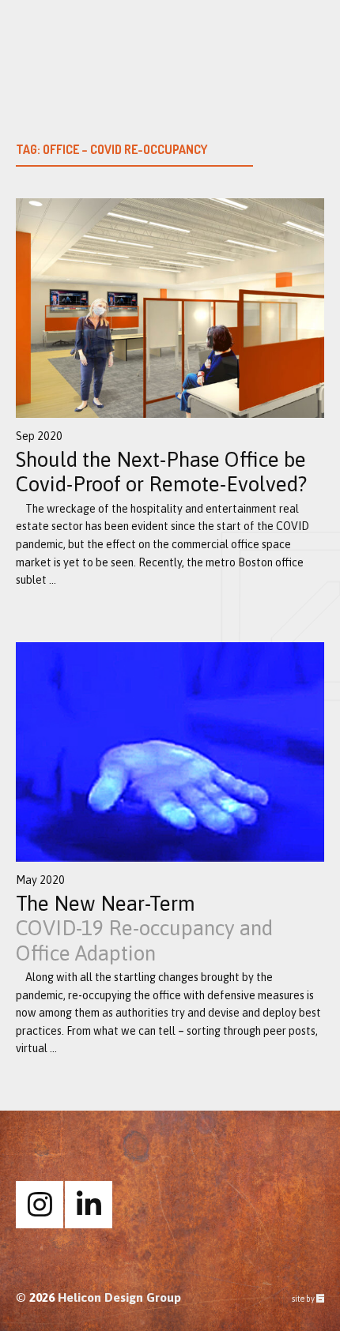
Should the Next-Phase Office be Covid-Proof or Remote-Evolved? (161, 472)
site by (308, 1299)
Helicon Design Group (119, 1297)
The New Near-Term (144, 928)
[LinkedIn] (88, 1204)
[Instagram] (39, 1204)
